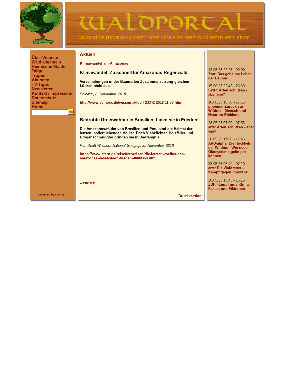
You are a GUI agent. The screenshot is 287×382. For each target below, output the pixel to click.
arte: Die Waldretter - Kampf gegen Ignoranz (228, 170)
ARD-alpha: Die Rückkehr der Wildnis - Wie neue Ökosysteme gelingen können (230, 149)
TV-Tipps (40, 84)
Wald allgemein (46, 62)
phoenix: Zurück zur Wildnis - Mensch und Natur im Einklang (227, 110)
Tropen (38, 75)
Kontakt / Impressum (52, 93)
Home (37, 107)
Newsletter (42, 89)
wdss (61, 194)
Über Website (45, 57)
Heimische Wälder (49, 66)
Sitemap (40, 102)
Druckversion (190, 196)
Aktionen (40, 80)
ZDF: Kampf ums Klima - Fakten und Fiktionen (229, 186)
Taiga (37, 71)
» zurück (87, 183)
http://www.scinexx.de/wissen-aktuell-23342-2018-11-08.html (131, 102)
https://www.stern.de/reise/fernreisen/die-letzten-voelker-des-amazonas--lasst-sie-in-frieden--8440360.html (132, 156)
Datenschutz (44, 98)
